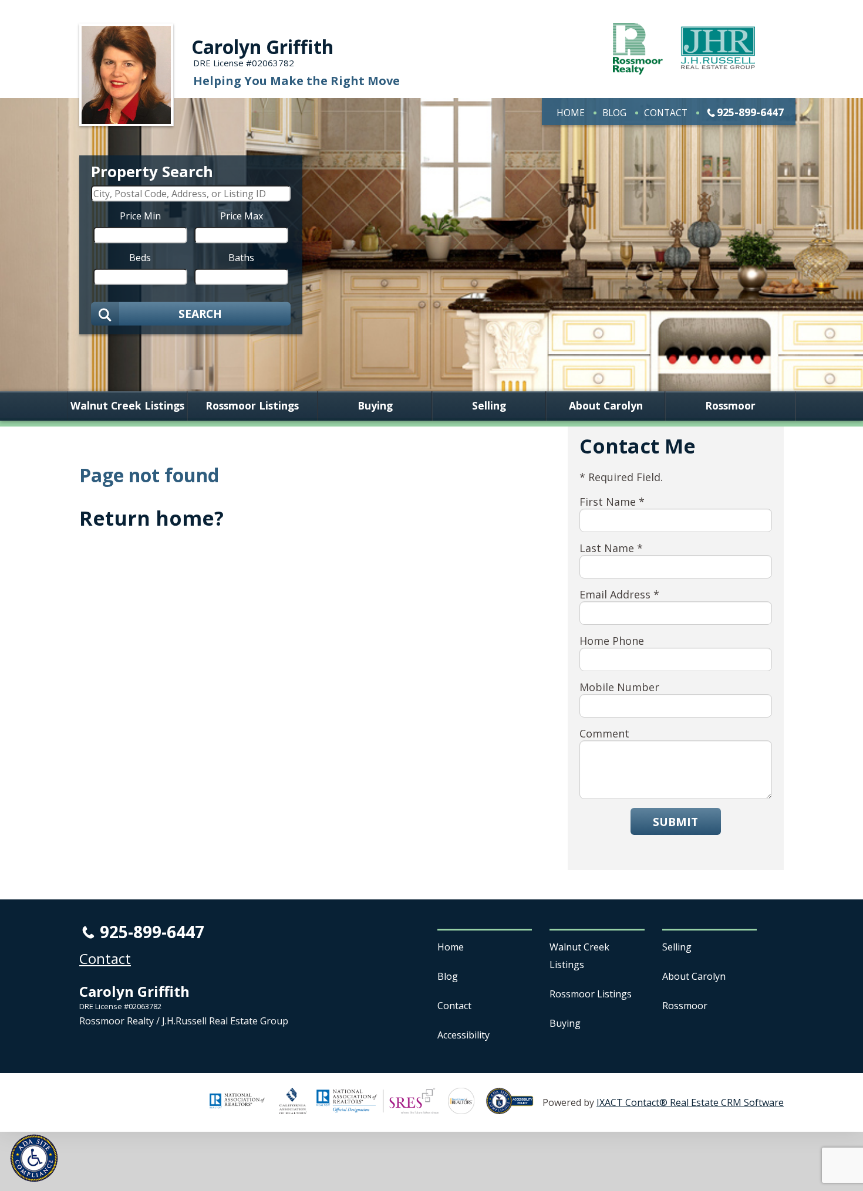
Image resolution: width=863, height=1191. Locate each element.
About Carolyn (606, 406)
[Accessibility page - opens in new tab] (514, 1107)
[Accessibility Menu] (34, 1158)
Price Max (241, 215)
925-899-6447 (750, 112)
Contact (665, 112)
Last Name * (611, 548)
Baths (241, 257)
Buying (375, 406)
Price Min (140, 215)
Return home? (151, 518)
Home (571, 112)
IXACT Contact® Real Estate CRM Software (690, 1102)
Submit (675, 822)
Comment (604, 733)
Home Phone (611, 641)
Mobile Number (619, 687)
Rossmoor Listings (252, 406)
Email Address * (619, 594)
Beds (140, 257)
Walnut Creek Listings (127, 406)
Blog (614, 112)
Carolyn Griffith (262, 46)
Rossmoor (730, 406)
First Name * (612, 502)
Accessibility (463, 1034)
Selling (489, 406)
